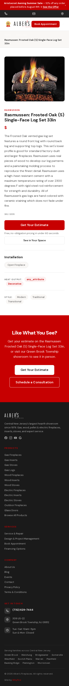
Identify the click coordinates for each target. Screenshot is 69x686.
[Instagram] (10, 437)
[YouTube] (15, 437)
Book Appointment (45, 24)
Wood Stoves (12, 485)
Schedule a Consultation (35, 382)
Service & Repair (13, 533)
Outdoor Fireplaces (15, 505)
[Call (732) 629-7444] (5, 14)
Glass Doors (11, 510)
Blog (6, 572)
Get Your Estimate (35, 225)
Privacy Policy (12, 587)
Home (7, 34)
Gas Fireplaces (13, 454)
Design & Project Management (21, 538)
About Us (9, 567)
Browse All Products (15, 515)
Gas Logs (21, 34)
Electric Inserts (13, 495)
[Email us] (34, 14)
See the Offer (51, 6)
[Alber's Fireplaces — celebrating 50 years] (17, 24)
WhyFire (16, 680)
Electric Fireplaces (15, 490)
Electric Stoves (13, 500)
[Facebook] (5, 437)
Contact (9, 582)
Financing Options (14, 548)
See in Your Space (34, 240)
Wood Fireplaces (14, 475)
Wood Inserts (12, 480)
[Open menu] (63, 24)
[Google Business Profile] (20, 437)
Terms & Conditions (15, 592)
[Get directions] (62, 14)
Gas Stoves (10, 465)
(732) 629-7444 (23, 609)
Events (8, 577)
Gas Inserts (10, 460)
